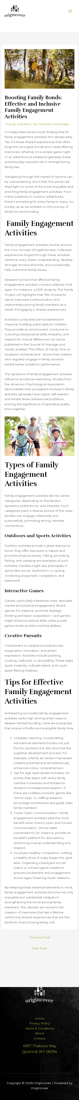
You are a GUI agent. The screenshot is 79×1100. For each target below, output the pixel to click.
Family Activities (18, 124)
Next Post (39, 948)
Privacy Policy (39, 1023)
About (39, 1033)
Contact (39, 1038)
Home (39, 1018)
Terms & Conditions (39, 1028)
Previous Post (39, 937)
